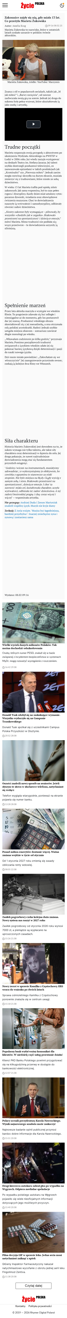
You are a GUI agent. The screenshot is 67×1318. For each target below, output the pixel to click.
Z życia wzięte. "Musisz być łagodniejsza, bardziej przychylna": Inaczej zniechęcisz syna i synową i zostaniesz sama (32, 514)
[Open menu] (5, 5)
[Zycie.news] (32, 5)
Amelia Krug (19, 25)
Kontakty (20, 1306)
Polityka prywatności (40, 1306)
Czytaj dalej (33, 1286)
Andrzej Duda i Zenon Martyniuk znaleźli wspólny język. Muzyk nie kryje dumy (31, 504)
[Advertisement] (33, 265)
